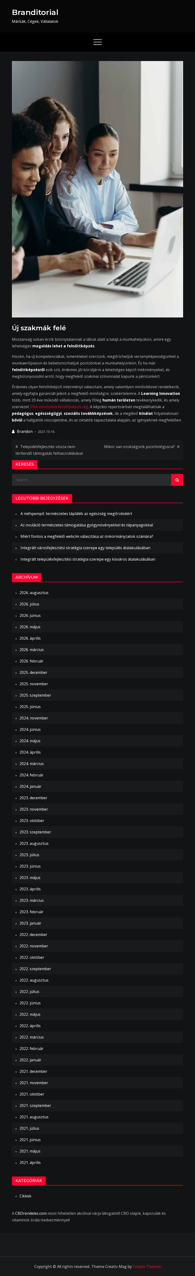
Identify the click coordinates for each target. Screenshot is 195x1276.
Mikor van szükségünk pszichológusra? (139, 446)
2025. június (30, 706)
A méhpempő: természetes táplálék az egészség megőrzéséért (76, 513)
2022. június (30, 1003)
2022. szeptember (35, 968)
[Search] (177, 480)
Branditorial (35, 12)
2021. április (30, 1162)
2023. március (32, 900)
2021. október (32, 1094)
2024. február (32, 775)
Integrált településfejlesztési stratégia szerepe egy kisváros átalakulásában (87, 559)
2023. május (30, 877)
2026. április (30, 638)
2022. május (30, 1014)
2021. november (34, 1082)
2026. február (32, 661)
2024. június (30, 729)
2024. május (30, 740)
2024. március (32, 763)
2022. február (32, 1048)
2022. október (32, 957)
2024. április (30, 752)
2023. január (30, 923)
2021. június (30, 1139)
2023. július (29, 854)
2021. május (30, 1151)
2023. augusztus (34, 843)
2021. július (29, 1128)
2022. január (30, 1060)
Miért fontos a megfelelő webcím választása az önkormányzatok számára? (86, 536)
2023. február (32, 911)
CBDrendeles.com (31, 1213)
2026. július (29, 604)
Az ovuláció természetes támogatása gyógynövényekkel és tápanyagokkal (86, 525)
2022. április (30, 1025)
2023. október (32, 820)
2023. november (34, 809)
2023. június (30, 866)
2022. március (32, 1037)
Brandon (25, 431)
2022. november (34, 946)
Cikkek (25, 1196)
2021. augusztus (34, 1117)
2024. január (30, 786)
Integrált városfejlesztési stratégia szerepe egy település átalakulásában (85, 547)
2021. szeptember (35, 1105)
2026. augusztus (34, 592)
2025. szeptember (35, 695)
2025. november (34, 683)
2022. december (33, 934)
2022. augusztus (34, 980)
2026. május (30, 626)
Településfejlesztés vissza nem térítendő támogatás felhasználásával (49, 450)
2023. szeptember (35, 832)
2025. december (33, 672)
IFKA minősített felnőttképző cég (59, 406)
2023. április (30, 889)
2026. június (30, 615)
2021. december (33, 1071)
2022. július (29, 991)
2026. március (32, 649)
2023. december (33, 797)
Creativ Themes (147, 1266)
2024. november (34, 718)
